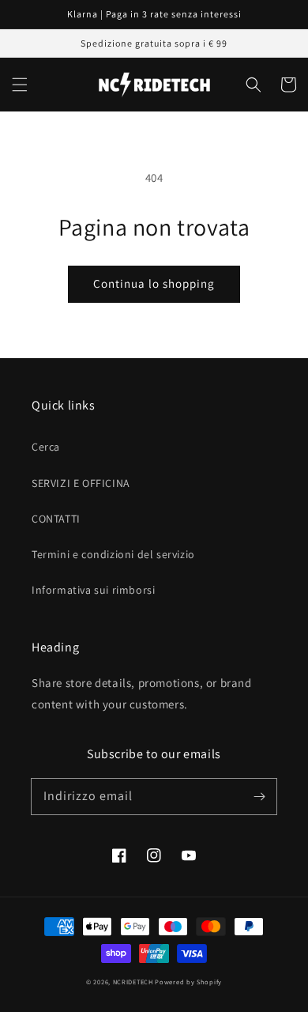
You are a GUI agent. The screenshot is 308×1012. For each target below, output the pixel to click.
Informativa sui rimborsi (93, 590)
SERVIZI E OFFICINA (81, 483)
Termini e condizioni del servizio (113, 554)
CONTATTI (56, 519)
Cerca (46, 447)
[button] (19, 84)
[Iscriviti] (259, 796)
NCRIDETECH (133, 981)
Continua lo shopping (154, 283)
